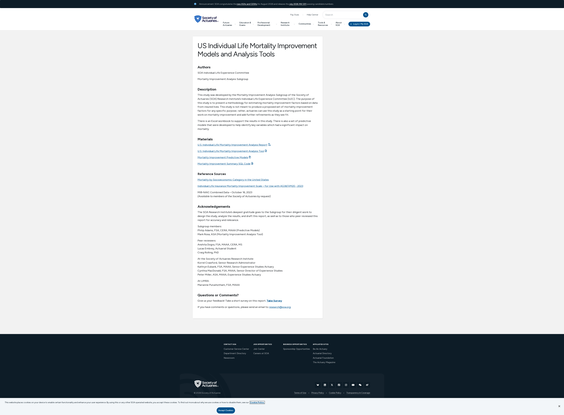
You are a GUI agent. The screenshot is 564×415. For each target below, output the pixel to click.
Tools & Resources (323, 23)
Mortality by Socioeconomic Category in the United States (233, 179)
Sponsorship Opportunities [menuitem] (296, 349)
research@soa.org (280, 307)
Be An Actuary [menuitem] (320, 349)
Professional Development (263, 23)
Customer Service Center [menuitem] (236, 349)
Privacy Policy (317, 393)
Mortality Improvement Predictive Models (223, 157)
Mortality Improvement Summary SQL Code (224, 163)
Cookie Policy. (257, 402)
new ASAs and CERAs (247, 4)
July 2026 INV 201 (297, 4)
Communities (305, 24)
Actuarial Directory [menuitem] (322, 353)
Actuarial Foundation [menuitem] (323, 358)
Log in (360, 24)
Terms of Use (300, 393)
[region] (282, 406)
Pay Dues (294, 14)
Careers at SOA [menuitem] (261, 353)
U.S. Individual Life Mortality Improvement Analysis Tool (231, 151)
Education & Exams (245, 23)
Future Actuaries (227, 23)
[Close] (559, 406)
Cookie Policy (335, 393)
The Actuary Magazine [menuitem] (324, 362)
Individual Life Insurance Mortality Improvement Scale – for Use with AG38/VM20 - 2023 (250, 186)
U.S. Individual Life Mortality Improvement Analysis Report (232, 144)
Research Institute (285, 23)
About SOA (339, 23)
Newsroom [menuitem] (229, 358)
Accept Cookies (225, 410)
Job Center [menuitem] (259, 349)
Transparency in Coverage (358, 393)
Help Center (312, 14)
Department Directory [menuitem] (235, 353)
